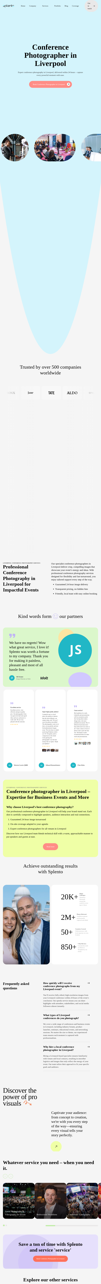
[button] (91, 6)
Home (23, 6)
